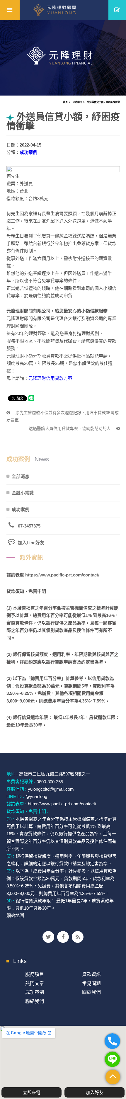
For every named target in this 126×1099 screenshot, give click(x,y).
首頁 (65, 102)
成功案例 (77, 102)
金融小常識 (23, 492)
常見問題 (91, 983)
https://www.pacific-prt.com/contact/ (62, 574)
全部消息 (20, 476)
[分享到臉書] (63, 937)
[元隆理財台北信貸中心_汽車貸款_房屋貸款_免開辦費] (63, 57)
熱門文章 (34, 983)
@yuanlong (36, 796)
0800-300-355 (50, 781)
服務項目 (34, 974)
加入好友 (94, 1092)
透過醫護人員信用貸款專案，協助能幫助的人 (70, 428)
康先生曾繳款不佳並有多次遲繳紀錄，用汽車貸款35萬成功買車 (62, 416)
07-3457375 (29, 525)
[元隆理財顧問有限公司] (63, 10)
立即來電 (31, 1092)
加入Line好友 (31, 542)
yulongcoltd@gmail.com (51, 789)
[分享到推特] (48, 937)
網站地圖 (15, 915)
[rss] (78, 937)
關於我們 (91, 992)
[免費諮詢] (117, 10)
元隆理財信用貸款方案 (50, 378)
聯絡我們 (34, 1001)
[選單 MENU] (10, 10)
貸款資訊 (91, 974)
